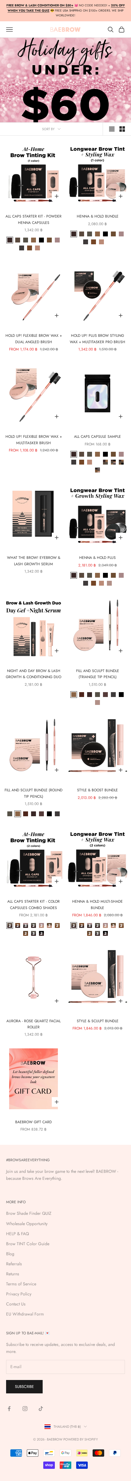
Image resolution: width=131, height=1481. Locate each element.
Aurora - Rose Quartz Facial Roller (33, 1024)
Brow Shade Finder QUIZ (28, 1213)
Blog (10, 1254)
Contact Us (16, 1304)
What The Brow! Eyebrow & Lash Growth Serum (33, 560)
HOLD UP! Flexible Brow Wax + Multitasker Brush (33, 439)
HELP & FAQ (17, 1234)
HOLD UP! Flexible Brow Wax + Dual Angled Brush (33, 338)
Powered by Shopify (80, 1439)
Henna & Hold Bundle (98, 216)
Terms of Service (21, 1284)
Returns (12, 1274)
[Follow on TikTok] (41, 1409)
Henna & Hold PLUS (97, 557)
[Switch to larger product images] (112, 129)
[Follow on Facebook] (9, 1409)
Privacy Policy (18, 1294)
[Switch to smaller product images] (122, 129)
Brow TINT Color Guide (27, 1244)
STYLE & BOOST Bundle (97, 790)
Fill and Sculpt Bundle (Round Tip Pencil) (33, 793)
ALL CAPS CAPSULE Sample (97, 436)
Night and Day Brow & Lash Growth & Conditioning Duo (33, 674)
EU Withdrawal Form (25, 1314)
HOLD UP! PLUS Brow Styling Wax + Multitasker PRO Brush (97, 338)
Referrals (14, 1264)
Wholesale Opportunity (27, 1224)
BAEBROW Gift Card (33, 1122)
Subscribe (24, 1386)
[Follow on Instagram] (25, 1409)
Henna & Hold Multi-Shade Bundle (97, 904)
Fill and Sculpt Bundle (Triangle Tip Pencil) (97, 674)
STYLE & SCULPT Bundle (98, 1021)
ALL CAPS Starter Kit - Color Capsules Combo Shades (33, 904)
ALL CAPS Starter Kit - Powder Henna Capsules (33, 219)
